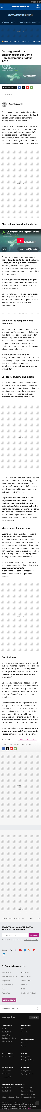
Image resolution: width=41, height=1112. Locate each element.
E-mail (31, 87)
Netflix (23, 989)
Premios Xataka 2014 (27, 739)
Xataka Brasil (6, 1091)
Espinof (23, 1046)
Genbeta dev (20, 15)
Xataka (4, 1029)
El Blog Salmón (26, 1071)
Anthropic (7, 41)
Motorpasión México (28, 1097)
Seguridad (6, 980)
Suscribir (34, 935)
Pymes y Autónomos (28, 1074)
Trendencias (6, 1071)
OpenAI (16, 41)
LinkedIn (4, 954)
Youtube (20, 950)
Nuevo (38, 7)
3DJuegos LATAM (27, 1088)
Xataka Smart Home (9, 1038)
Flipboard (27, 87)
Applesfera (6, 1035)
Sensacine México (27, 1091)
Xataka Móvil (6, 1032)
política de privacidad (31, 940)
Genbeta (20, 6)
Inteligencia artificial (9, 976)
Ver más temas (9, 1000)
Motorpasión (25, 1057)
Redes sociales (7, 985)
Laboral (24, 985)
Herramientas (26, 976)
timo (3, 989)
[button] (15, 104)
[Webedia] (36, 1)
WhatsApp (6, 993)
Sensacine (24, 1043)
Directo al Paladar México (11, 1097)
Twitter (23, 87)
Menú (3, 7)
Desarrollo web (9, 22)
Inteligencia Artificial (28, 993)
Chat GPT (21, 919)
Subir (33, 1017)
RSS (29, 950)
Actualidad (25, 972)
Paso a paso (6, 972)
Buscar (38, 1009)
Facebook (19, 87)
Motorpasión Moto (27, 1060)
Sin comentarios (10, 88)
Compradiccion (7, 1077)
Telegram (25, 950)
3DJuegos (24, 1029)
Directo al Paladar (8, 1057)
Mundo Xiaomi (7, 1041)
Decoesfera (6, 1074)
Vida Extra (24, 1032)
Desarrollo (27, 744)
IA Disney (31, 919)
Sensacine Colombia (28, 1094)
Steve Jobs (26, 41)
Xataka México (7, 1088)
